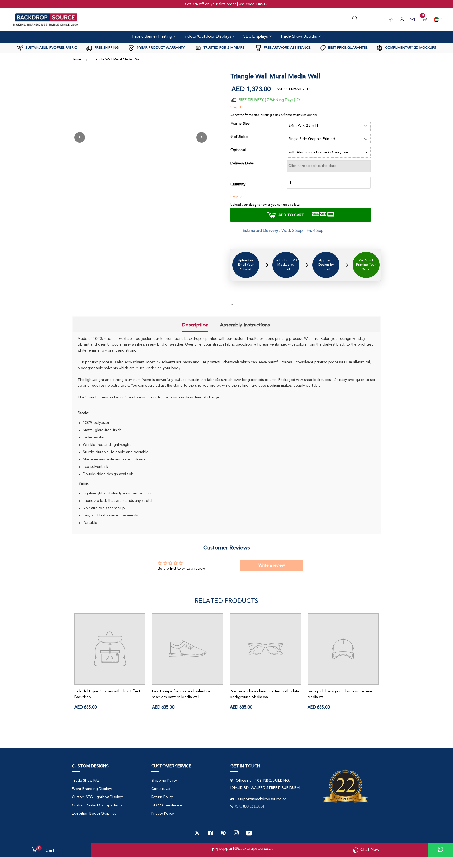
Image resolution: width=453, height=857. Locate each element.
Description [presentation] (195, 325)
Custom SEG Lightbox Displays (97, 797)
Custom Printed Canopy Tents (97, 805)
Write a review (271, 566)
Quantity (237, 184)
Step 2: (236, 197)
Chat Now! (370, 850)
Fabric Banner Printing (152, 37)
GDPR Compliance (166, 805)
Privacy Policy (162, 813)
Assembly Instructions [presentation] (245, 325)
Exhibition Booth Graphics (94, 813)
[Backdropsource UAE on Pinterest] (223, 833)
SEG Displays (256, 37)
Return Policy (162, 797)
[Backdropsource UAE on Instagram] (236, 833)
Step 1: (236, 107)
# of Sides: (239, 137)
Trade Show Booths (299, 37)
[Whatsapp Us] (440, 850)
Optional (238, 150)
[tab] (195, 325)
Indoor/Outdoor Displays (208, 37)
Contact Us (160, 789)
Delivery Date (242, 163)
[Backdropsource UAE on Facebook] (210, 833)
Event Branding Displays (92, 789)
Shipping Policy (164, 780)
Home (76, 59)
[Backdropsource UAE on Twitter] (197, 833)
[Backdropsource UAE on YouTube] (249, 833)
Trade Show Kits (85, 780)
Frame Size (240, 124)
